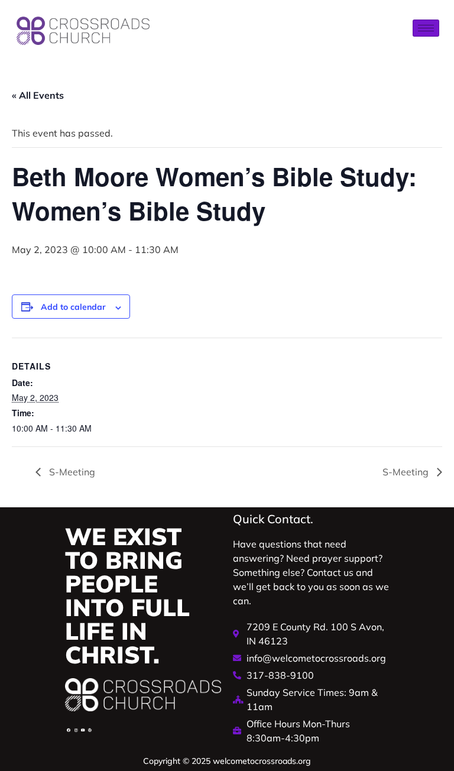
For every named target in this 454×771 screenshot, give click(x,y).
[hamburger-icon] (426, 28)
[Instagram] (75, 730)
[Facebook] (68, 730)
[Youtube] (82, 730)
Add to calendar (73, 307)
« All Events (38, 95)
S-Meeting (71, 472)
